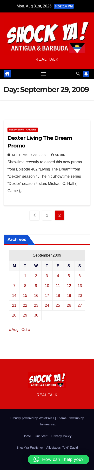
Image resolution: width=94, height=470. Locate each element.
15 (25, 296)
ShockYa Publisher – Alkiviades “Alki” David (47, 447)
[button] (78, 74)
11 (58, 286)
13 (80, 286)
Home (27, 436)
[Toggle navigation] (43, 74)
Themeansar (46, 424)
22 (25, 305)
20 (80, 296)
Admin (60, 155)
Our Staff (41, 436)
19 (69, 296)
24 (47, 305)
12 (69, 286)
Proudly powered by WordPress (32, 418)
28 (14, 315)
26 (69, 305)
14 (14, 296)
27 (80, 305)
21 (14, 305)
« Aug (14, 330)
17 (47, 296)
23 (36, 305)
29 (25, 315)
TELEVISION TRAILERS (22, 129)
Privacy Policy (61, 436)
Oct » (25, 330)
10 (47, 286)
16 (36, 296)
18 (58, 296)
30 (36, 315)
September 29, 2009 (29, 155)
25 (58, 305)
